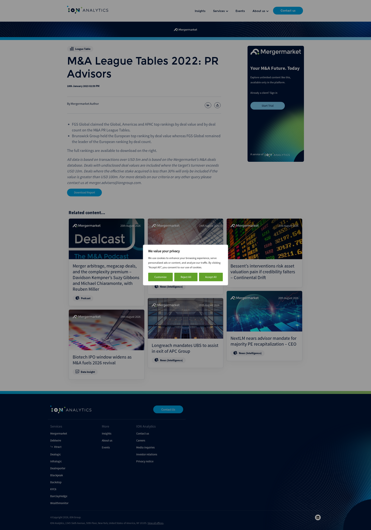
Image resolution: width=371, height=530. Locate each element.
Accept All (211, 277)
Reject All (186, 277)
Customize (160, 277)
